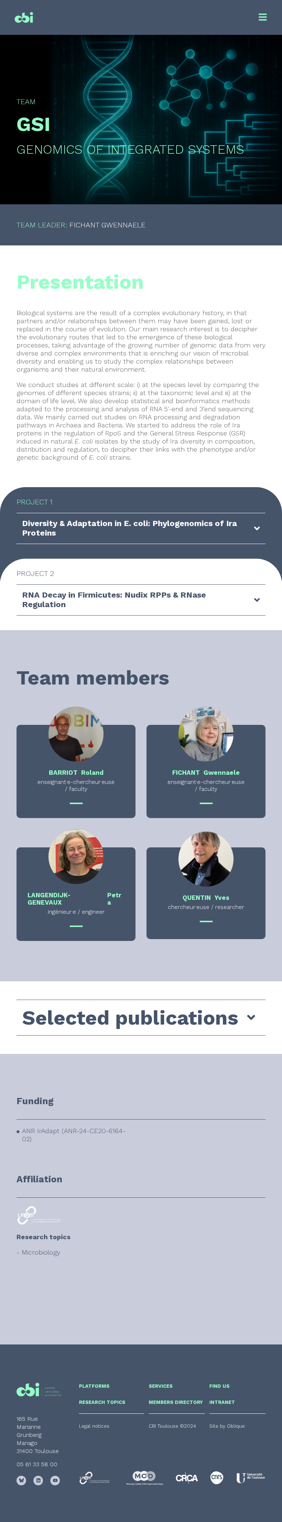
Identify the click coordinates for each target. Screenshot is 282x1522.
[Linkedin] (38, 1480)
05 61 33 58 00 (37, 1464)
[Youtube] (55, 1480)
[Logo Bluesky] (21, 1480)
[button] (172, 1426)
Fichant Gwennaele (108, 224)
